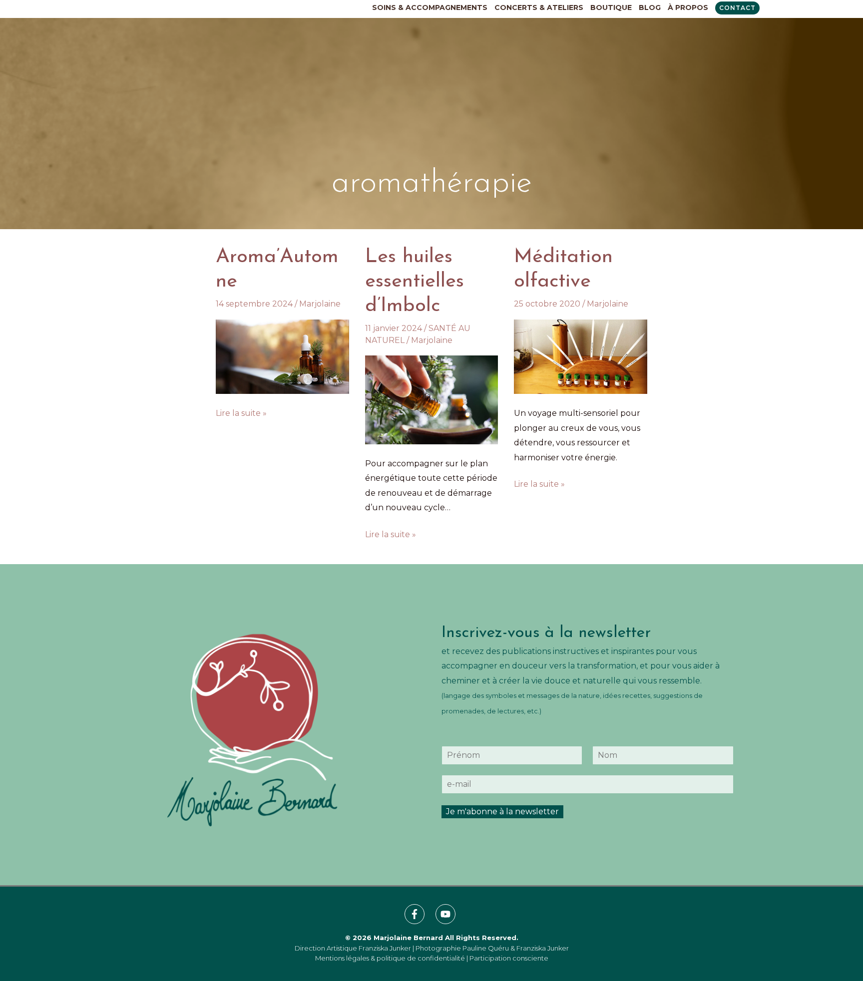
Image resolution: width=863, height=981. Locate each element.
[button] (737, 7)
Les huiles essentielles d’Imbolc (414, 281)
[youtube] (446, 914)
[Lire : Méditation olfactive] (580, 356)
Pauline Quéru (485, 948)
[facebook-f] (419, 914)
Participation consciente (508, 958)
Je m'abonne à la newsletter (502, 811)
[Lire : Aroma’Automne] (282, 356)
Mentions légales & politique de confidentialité (390, 958)
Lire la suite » (241, 413)
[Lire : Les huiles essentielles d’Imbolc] (431, 399)
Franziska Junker (385, 948)
